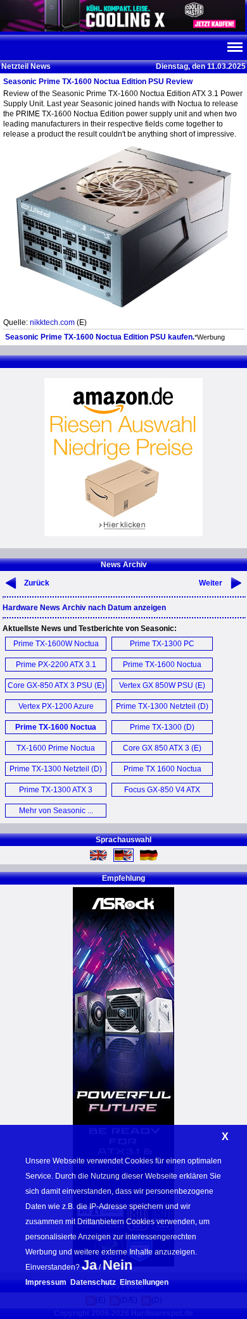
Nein (117, 1265)
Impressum (45, 1282)
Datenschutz (93, 1282)
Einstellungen (144, 1282)
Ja (89, 1265)
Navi (234, 47)
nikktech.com (52, 322)
